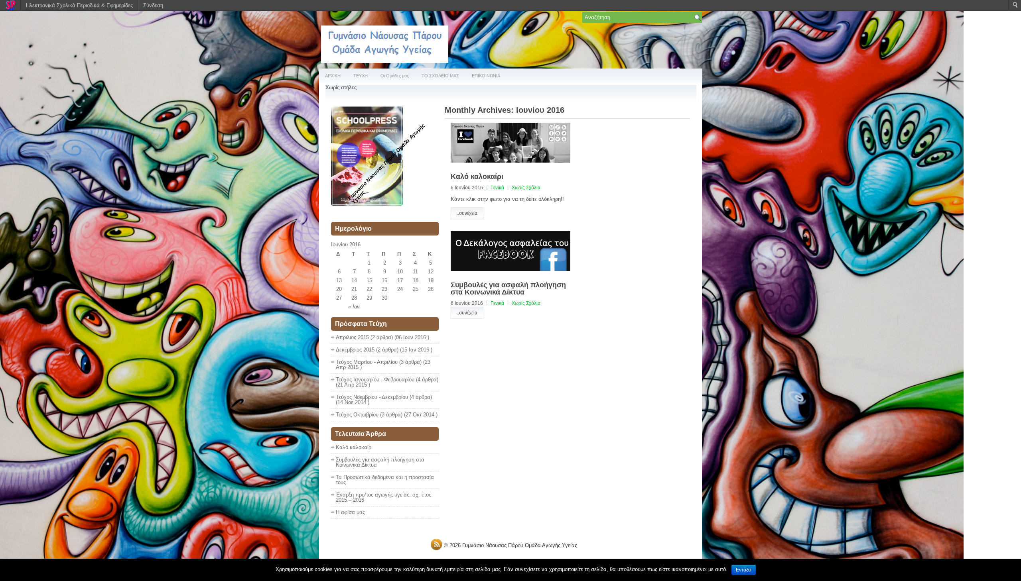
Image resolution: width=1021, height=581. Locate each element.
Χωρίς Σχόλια (526, 187)
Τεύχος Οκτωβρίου (357, 415)
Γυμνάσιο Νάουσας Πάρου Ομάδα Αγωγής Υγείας (519, 545)
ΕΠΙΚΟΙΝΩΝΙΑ (486, 75)
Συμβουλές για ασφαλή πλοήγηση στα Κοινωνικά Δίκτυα (508, 288)
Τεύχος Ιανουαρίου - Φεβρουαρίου (375, 380)
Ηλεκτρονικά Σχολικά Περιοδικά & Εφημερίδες (79, 5)
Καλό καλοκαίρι (477, 177)
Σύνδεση (153, 5)
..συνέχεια (467, 213)
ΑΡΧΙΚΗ (333, 75)
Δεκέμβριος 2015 (355, 350)
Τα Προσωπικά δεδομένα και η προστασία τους (385, 479)
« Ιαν (354, 307)
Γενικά (497, 187)
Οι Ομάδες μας (394, 75)
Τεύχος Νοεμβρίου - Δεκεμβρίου (372, 397)
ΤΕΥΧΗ (360, 75)
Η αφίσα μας (350, 512)
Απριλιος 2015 (352, 337)
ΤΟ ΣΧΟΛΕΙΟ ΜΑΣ (440, 75)
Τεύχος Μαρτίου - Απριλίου (367, 362)
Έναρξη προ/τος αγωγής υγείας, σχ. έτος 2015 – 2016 (383, 497)
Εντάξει (743, 570)
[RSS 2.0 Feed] (436, 549)
